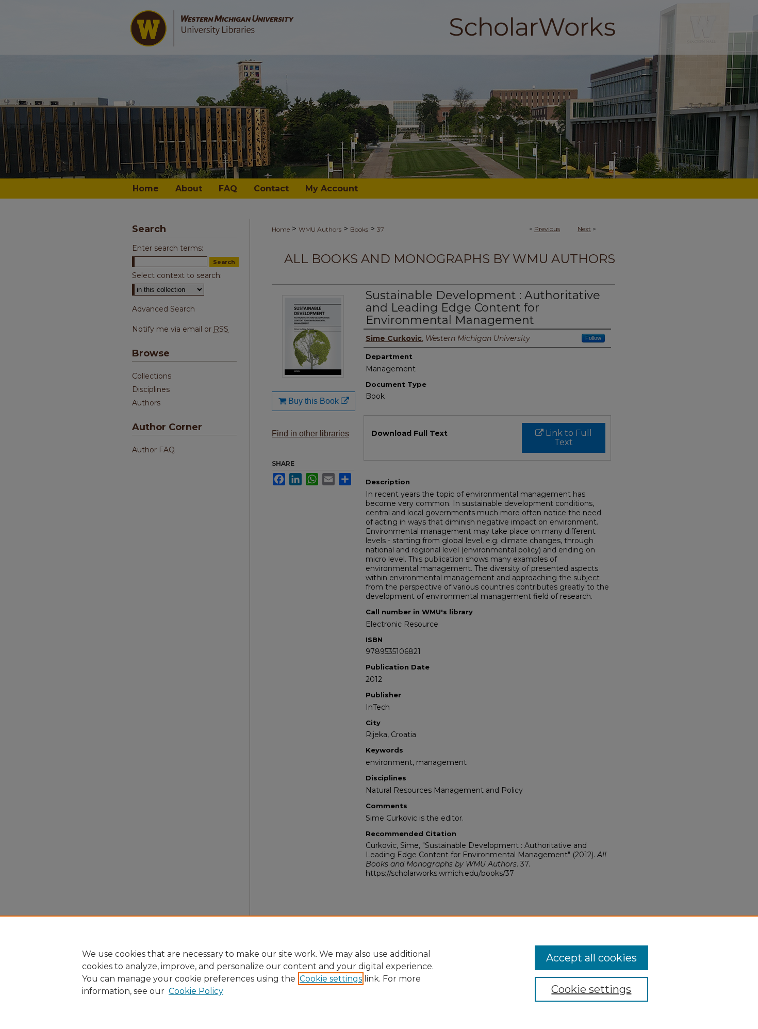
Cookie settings (331, 979)
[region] (379, 972)
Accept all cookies (591, 958)
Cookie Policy (196, 991)
